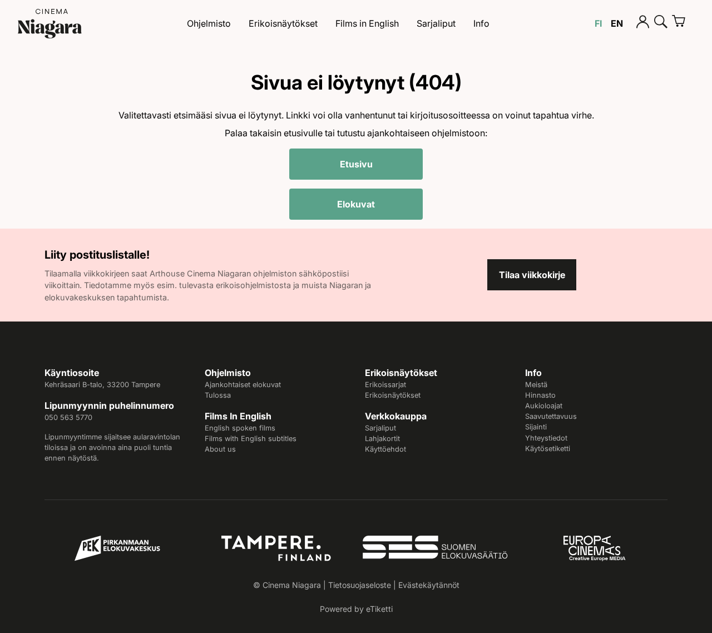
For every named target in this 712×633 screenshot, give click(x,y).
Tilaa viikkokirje (532, 274)
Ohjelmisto (209, 23)
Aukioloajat (543, 406)
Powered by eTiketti (356, 609)
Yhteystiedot (546, 438)
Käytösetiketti (547, 448)
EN (617, 23)
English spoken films (240, 428)
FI (598, 23)
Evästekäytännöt (428, 585)
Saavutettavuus (551, 416)
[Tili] (643, 23)
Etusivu (356, 164)
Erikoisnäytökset (283, 23)
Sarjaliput (436, 23)
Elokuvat (356, 204)
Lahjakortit (382, 438)
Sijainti (536, 427)
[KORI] (683, 23)
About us (220, 449)
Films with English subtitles (250, 438)
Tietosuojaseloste (359, 585)
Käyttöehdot (385, 449)
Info (481, 23)
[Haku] (661, 23)
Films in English (367, 23)
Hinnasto (540, 395)
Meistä (536, 384)
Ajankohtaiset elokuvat (243, 384)
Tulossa (218, 395)
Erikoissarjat (385, 384)
